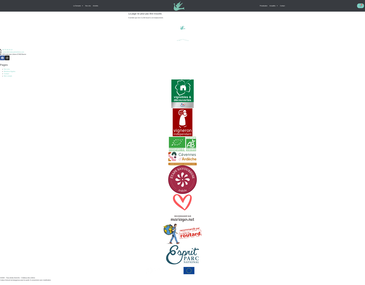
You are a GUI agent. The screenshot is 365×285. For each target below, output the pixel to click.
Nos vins (88, 6)
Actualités (272, 6)
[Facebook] (2, 57)
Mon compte (8, 76)
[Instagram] (7, 57)
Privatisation (263, 6)
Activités (95, 6)
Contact (282, 6)
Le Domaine (77, 6)
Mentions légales (9, 71)
